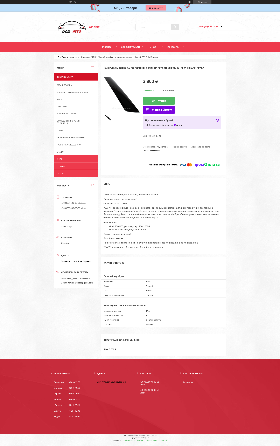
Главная (107, 46)
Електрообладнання (67, 113)
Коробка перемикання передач (72, 92)
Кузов (60, 99)
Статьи (60, 173)
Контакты (173, 46)
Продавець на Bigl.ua (140, 438)
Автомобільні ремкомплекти (71, 137)
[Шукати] (175, 27)
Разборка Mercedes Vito (69, 145)
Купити (161, 101)
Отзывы (61, 166)
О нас (152, 46)
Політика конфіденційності (156, 440)
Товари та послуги (70, 57)
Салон (60, 130)
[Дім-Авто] (71, 33)
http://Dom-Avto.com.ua (78, 278)
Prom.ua (154, 435)
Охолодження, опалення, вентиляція (69, 122)
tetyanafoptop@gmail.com (80, 282)
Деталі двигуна (64, 85)
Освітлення (62, 106)
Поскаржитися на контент (133, 440)
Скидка (60, 152)
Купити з (156, 109)
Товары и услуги (130, 46)
